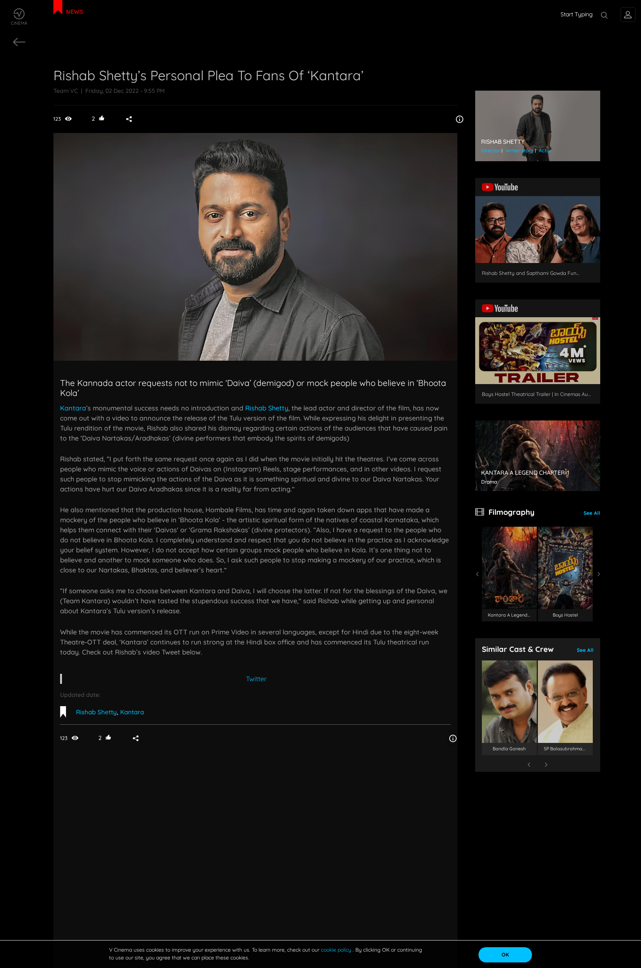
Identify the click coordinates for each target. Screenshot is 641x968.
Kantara (73, 408)
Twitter (256, 679)
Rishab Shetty (266, 408)
